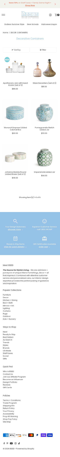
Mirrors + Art (8, 305)
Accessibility (8, 414)
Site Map (7, 422)
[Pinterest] (7, 444)
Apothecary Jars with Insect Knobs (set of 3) (15, 84)
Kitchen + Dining (10, 300)
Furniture (7, 295)
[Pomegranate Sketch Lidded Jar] (44, 112)
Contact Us (8, 374)
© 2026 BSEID (9, 448)
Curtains (6, 311)
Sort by (17, 50)
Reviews (6, 385)
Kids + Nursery (9, 319)
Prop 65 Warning (10, 416)
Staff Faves (8, 353)
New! (5, 332)
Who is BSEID (8, 371)
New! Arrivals (33, 24)
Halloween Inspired (50, 24)
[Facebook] (4, 444)
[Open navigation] (3, 14)
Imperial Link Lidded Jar (44, 172)
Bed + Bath (8, 303)
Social (6, 356)
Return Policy (9, 408)
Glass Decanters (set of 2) (44, 83)
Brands (6, 348)
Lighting (6, 308)
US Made (7, 350)
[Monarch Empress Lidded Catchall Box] (15, 112)
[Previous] (5, 4)
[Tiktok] (19, 444)
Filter (44, 50)
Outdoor (7, 316)
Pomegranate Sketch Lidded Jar (44, 128)
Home (5, 32)
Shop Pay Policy (10, 419)
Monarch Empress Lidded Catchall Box (15, 128)
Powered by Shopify (25, 448)
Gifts (5, 358)
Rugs (5, 313)
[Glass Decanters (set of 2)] (44, 68)
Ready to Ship (9, 334)
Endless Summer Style (14, 24)
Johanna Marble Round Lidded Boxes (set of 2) (15, 173)
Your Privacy (8, 411)
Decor (6, 297)
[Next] (55, 4)
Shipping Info (9, 405)
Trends (6, 342)
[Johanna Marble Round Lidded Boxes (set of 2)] (15, 157)
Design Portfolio (10, 382)
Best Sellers (8, 337)
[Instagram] (15, 444)
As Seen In (7, 340)
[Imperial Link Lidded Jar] (44, 157)
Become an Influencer (13, 379)
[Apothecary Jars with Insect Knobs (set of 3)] (15, 68)
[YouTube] (11, 444)
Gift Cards (7, 387)
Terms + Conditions (12, 400)
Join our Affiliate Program (14, 377)
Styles (5, 345)
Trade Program (10, 403)
